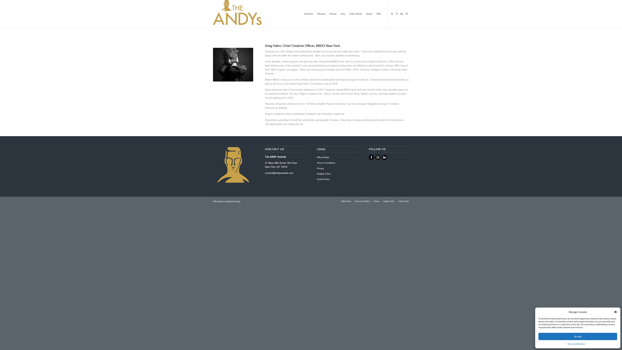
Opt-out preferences (576, 343)
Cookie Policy (323, 179)
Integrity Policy (324, 173)
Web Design (218, 201)
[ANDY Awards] (237, 14)
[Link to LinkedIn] (401, 13)
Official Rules (323, 157)
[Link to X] (392, 13)
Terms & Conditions (326, 162)
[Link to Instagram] (406, 13)
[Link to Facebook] (396, 13)
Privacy (320, 168)
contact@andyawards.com (279, 173)
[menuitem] (308, 14)
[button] (615, 312)
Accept (578, 336)
